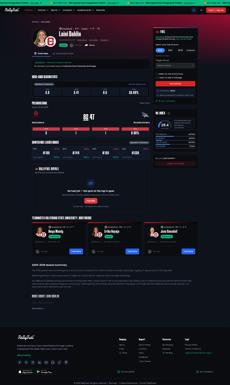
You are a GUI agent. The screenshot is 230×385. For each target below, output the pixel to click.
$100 (180, 50)
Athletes (28, 10)
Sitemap (113, 383)
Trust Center (145, 361)
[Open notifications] (201, 10)
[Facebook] (19, 362)
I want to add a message (170, 77)
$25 (160, 50)
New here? (160, 37)
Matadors (82, 40)
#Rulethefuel (24, 355)
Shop (124, 353)
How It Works (145, 345)
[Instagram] (32, 362)
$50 (170, 50)
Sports (54, 10)
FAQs (141, 353)
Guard (84, 28)
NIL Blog (169, 353)
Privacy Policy (191, 345)
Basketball (67, 28)
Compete (67, 10)
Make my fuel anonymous (171, 74)
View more (145, 103)
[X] (26, 362)
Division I (104, 40)
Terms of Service (193, 349)
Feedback (143, 357)
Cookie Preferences (128, 383)
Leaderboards (84, 10)
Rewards (166, 349)
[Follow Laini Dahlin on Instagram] (99, 29)
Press (121, 349)
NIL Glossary (168, 345)
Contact (143, 349)
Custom (191, 50)
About (122, 345)
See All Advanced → (138, 84)
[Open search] (194, 10)
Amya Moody (55, 231)
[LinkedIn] (39, 362)
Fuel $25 (91, 200)
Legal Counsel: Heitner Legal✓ (199, 353)
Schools (42, 10)
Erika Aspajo (111, 231)
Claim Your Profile (175, 163)
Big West (94, 40)
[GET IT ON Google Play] (25, 371)
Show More (37, 308)
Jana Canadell (169, 231)
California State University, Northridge (79, 66)
